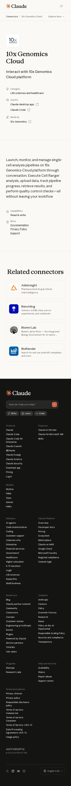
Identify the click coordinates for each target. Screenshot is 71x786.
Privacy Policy (18, 229)
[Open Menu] (61, 6)
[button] (56, 17)
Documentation (19, 225)
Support (15, 233)
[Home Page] (16, 6)
